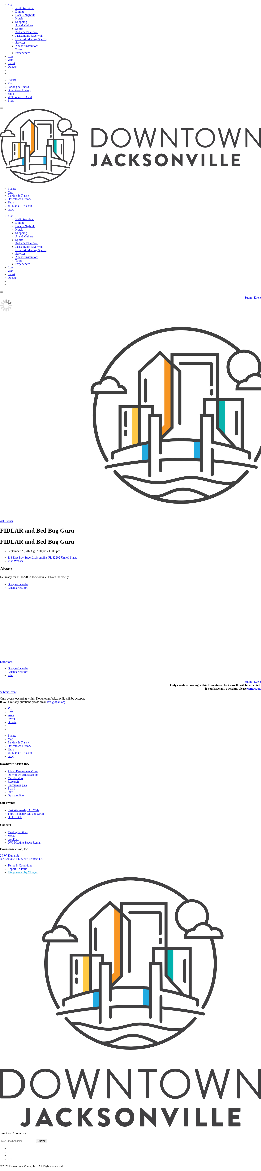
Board (11, 788)
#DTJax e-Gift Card (20, 97)
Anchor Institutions (26, 46)
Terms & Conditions (20, 865)
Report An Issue (17, 869)
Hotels (19, 18)
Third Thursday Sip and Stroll (26, 813)
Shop (11, 93)
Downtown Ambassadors (23, 774)
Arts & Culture (24, 25)
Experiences (22, 52)
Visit (10, 4)
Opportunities (16, 795)
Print (10, 675)
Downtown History (19, 90)
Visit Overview (24, 8)
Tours (18, 49)
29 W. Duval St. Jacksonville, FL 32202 (14, 857)
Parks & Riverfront (26, 32)
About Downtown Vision (23, 771)
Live (10, 56)
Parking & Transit (18, 86)
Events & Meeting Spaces (30, 39)
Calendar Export (18, 587)
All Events (6, 521)
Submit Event (253, 297)
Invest (11, 63)
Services (20, 42)
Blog (11, 100)
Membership (15, 778)
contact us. (254, 688)
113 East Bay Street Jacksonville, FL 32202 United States (42, 557)
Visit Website (16, 561)
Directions (6, 661)
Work (11, 59)
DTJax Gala (15, 817)
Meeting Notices (18, 832)
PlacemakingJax (17, 785)
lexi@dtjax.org (56, 702)
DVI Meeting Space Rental (24, 842)
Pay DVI (13, 839)
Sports (19, 28)
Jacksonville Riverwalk (29, 35)
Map (10, 83)
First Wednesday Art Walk (23, 810)
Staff (10, 792)
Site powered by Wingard (23, 872)
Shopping (21, 21)
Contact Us (35, 859)
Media (11, 835)
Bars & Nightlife (25, 15)
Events (12, 80)
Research (13, 781)
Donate (12, 66)
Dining (19, 11)
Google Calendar (18, 584)
